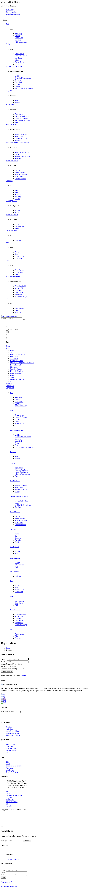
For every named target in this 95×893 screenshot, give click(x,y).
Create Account (7, 671)
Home (8, 346)
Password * (5, 666)
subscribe (27, 841)
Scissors (18, 194)
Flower (17, 122)
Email (3, 870)
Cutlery (17, 224)
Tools (8, 44)
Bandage (18, 140)
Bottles (17, 210)
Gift (7, 299)
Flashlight (18, 197)
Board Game (19, 256)
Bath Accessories (21, 174)
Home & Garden (21, 56)
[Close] (2, 826)
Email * (4, 661)
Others (17, 36)
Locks (17, 64)
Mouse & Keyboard (22, 152)
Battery (17, 86)
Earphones (19, 294)
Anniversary (19, 308)
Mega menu (10, 388)
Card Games (19, 270)
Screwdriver (19, 54)
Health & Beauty (12, 124)
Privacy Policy (11, 750)
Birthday (18, 312)
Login (3, 877)
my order (9, 806)
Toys (16, 254)
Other (17, 60)
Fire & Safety (20, 172)
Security (18, 80)
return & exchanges (13, 14)
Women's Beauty (21, 134)
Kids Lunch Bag (21, 42)
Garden (17, 170)
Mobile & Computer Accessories (17, 143)
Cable (17, 154)
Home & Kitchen (12, 215)
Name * (4, 659)
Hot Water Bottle (21, 138)
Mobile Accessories (13, 276)
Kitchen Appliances (22, 116)
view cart (9, 859)
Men (16, 100)
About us (9, 384)
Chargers (18, 290)
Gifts (16, 310)
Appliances (10, 104)
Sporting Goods (11, 201)
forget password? (6, 882)
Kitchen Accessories (22, 120)
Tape (16, 192)
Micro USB (19, 288)
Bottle (17, 252)
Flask (17, 213)
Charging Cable (20, 286)
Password (4, 873)
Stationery (9, 181)
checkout (16, 859)
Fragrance (9, 90)
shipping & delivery (13, 735)
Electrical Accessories (23, 78)
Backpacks (19, 38)
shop (7, 348)
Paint (17, 190)
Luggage (18, 40)
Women (18, 102)
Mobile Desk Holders (23, 156)
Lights (17, 76)
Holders (18, 240)
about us (9, 727)
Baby (8, 242)
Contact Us (10, 386)
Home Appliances (21, 118)
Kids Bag (18, 34)
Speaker (18, 158)
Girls (16, 274)
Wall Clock (19, 177)
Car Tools (18, 58)
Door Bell (18, 82)
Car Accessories (11, 231)
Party (17, 228)
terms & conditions (12, 731)
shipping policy (11, 12)
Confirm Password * (8, 669)
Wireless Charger (21, 296)
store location (10, 744)
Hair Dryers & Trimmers (24, 88)
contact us (9, 729)
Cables (17, 84)
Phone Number (6, 664)
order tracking (11, 748)
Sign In (23, 675)
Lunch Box (19, 258)
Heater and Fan (20, 179)
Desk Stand (19, 292)
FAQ (7, 753)
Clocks (17, 199)
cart (7, 804)
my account (10, 746)
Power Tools (19, 62)
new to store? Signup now (9, 886)
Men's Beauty (20, 136)
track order (9, 10)
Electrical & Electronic (14, 66)
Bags (7, 24)
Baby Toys (19, 272)
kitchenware (19, 226)
